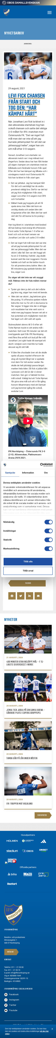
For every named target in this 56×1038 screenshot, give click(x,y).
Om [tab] (46, 472)
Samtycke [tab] (10, 472)
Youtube (13, 1010)
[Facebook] (5, 994)
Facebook (14, 994)
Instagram (14, 1000)
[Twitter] (5, 1005)
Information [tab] (28, 472)
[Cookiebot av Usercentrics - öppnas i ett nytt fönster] (40, 465)
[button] (12, 596)
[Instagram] (5, 999)
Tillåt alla (28, 561)
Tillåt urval (28, 570)
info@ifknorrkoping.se (20, 973)
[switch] (49, 531)
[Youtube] (5, 1010)
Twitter (12, 1005)
